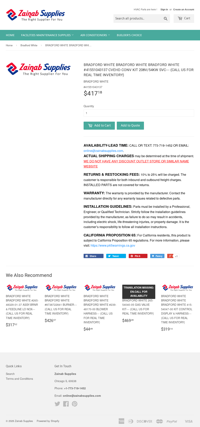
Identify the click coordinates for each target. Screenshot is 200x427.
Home (10, 35)
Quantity (89, 106)
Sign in (164, 9)
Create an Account (183, 9)
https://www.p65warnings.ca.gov (113, 245)
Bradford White (29, 45)
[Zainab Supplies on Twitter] (57, 405)
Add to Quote (130, 125)
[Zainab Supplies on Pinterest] (75, 405)
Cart (186, 18)
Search (10, 374)
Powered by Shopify (48, 421)
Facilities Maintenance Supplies (46, 35)
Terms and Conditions (19, 379)
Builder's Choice (129, 35)
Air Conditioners (94, 35)
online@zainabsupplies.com (103, 150)
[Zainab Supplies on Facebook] (66, 405)
